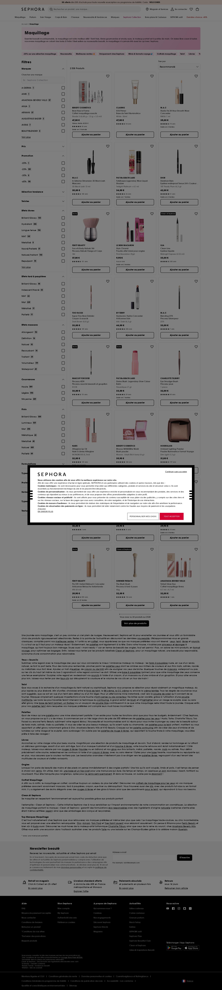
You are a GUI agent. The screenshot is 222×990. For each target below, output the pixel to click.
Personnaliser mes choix (143, 516)
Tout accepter (171, 516)
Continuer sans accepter (176, 471)
